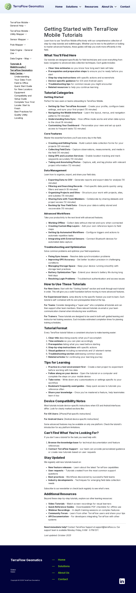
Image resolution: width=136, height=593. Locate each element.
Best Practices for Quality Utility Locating (23, 114)
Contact (125, 6)
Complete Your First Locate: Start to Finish (24, 105)
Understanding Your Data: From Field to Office (22, 79)
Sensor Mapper (18, 39)
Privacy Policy (13, 571)
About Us (107, 6)
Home (59, 6)
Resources (91, 6)
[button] (80, 6)
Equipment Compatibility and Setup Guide (22, 95)
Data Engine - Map (20, 58)
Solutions (72, 6)
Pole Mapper (17, 44)
